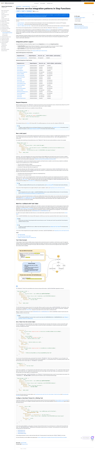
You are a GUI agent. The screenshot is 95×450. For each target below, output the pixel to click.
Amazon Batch (19, 68)
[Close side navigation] (13, 6)
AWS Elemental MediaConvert (22, 91)
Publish (28, 123)
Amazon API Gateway (21, 65)
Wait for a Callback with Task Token (24, 25)
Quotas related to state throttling (26, 208)
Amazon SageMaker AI (21, 93)
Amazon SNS (19, 94)
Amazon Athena (20, 67)
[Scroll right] (53, 3)
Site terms (24, 448)
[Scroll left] (33, 3)
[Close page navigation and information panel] (93, 14)
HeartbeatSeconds (60, 401)
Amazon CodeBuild (20, 73)
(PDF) (45, 16)
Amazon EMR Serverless (21, 83)
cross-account (24, 179)
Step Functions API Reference (79, 25)
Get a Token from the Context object (24, 236)
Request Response (21, 22)
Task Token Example (21, 234)
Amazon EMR (19, 80)
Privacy (21, 448)
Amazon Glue (19, 86)
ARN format (48, 29)
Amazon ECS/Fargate (21, 76)
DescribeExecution (32, 180)
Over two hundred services (22, 57)
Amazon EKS (19, 78)
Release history (25, 444)
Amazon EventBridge (21, 85)
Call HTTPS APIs (23, 442)
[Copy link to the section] (15, 41)
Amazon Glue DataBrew (21, 88)
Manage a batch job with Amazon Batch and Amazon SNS (45, 158)
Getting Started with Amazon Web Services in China (34, 16)
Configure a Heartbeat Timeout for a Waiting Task (27, 237)
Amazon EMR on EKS (20, 81)
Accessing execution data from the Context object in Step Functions (47, 394)
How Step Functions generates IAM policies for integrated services (32, 193)
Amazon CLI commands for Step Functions (81, 26)
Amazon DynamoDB (20, 75)
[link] (34, 6)
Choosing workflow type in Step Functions (39, 50)
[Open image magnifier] (17, 286)
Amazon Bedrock (20, 70)
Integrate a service (56, 127)
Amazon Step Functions (21, 98)
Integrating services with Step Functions (57, 187)
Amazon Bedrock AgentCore (22, 72)
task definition (60, 27)
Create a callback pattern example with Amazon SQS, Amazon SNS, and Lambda (52, 437)
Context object (29, 309)
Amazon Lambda (20, 90)
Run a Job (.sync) (21, 24)
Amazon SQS (19, 96)
